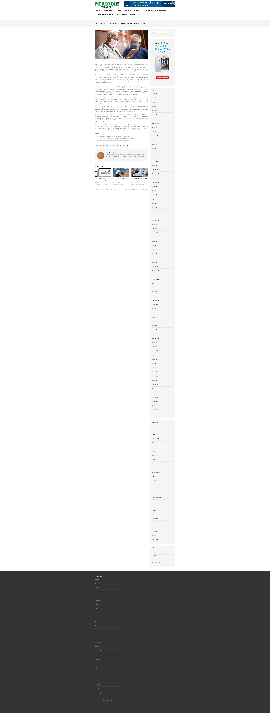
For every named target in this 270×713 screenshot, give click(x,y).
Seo (153, 514)
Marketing (154, 493)
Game (153, 459)
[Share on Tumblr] (120, 145)
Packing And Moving (156, 497)
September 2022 (155, 279)
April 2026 (154, 106)
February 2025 (155, 161)
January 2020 (155, 380)
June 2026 (154, 102)
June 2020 (154, 359)
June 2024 (154, 195)
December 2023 (155, 220)
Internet (153, 476)
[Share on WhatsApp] (110, 145)
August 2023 (155, 232)
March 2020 (154, 372)
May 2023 (154, 245)
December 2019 (155, 384)
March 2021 (154, 321)
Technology (154, 535)
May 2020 (154, 363)
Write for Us (133, 14)
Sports (153, 527)
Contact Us (119, 10)
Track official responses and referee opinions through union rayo (113, 140)
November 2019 (155, 388)
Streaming (154, 531)
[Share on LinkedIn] (107, 145)
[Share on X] (103, 145)
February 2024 (155, 211)
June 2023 (154, 241)
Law (153, 485)
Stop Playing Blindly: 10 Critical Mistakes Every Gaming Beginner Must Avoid (116, 138)
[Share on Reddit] (117, 145)
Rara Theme (161, 710)
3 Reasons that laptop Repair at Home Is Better (136, 189)
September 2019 (155, 397)
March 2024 (154, 207)
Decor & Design (155, 438)
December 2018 (155, 414)
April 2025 (154, 152)
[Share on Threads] (124, 145)
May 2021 (154, 317)
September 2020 (155, 346)
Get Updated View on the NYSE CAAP (139, 179)
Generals (154, 463)
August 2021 (155, 304)
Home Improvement (156, 472)
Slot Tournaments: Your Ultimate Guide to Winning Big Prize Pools (113, 136)
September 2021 (155, 300)
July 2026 (154, 98)
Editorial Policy (138, 10)
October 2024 (155, 178)
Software (154, 522)
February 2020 (155, 376)
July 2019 (154, 405)
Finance (153, 455)
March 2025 (154, 157)
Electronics (154, 442)
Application (154, 426)
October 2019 (155, 393)
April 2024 (154, 203)
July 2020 (154, 355)
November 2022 (155, 270)
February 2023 (155, 258)
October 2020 (155, 342)
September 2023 (155, 228)
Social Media (155, 518)
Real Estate (154, 506)
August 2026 (155, 93)
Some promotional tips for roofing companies (120, 179)
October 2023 (155, 224)
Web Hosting (155, 539)
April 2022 (154, 287)
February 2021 (155, 325)
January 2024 (155, 216)
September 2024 (155, 182)
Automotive (154, 430)
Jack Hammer (155, 480)
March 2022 (154, 291)
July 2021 (154, 308)
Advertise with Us (108, 10)
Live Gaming (155, 489)
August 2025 (155, 136)
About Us (97, 10)
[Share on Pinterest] (113, 145)
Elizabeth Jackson (108, 60)
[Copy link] (127, 145)
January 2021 (155, 329)
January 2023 (155, 262)
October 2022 (155, 275)
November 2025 (155, 123)
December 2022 (155, 266)
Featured (154, 451)
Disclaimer (128, 10)
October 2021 (155, 296)
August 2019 (155, 401)
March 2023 (154, 254)
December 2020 (155, 334)
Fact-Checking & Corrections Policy (156, 10)
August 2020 (155, 350)
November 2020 (155, 338)
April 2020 (154, 367)
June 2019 (154, 409)
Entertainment (155, 447)
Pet (152, 501)
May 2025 (154, 148)
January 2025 (155, 165)
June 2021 (154, 313)
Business (154, 434)
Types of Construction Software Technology (101, 179)
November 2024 (155, 173)
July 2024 (154, 190)
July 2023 (154, 237)
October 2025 (155, 127)
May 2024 (154, 199)
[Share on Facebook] (100, 145)
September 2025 (155, 131)
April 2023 (154, 249)
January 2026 (155, 114)
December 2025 (155, 119)
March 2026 (154, 110)
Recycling (154, 510)
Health (153, 468)
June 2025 (154, 144)
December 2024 (155, 169)
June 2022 (154, 283)
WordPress (172, 710)
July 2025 (154, 140)
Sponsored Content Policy (105, 14)
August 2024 (155, 186)
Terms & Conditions (121, 14)
